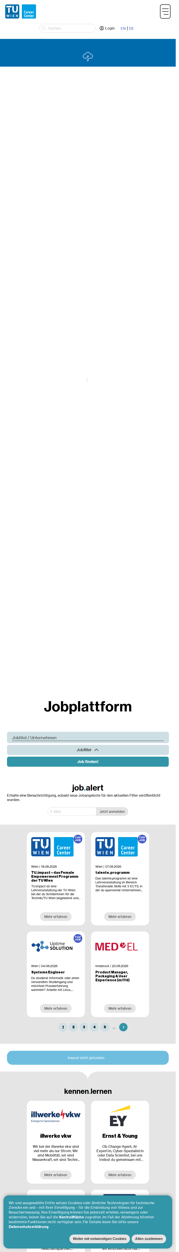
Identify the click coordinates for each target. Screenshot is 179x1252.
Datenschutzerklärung (28, 1226)
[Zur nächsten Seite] (123, 1027)
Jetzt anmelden (112, 811)
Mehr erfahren (55, 1175)
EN (123, 28)
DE (131, 28)
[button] (165, 11)
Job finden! (87, 761)
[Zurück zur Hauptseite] (21, 11)
